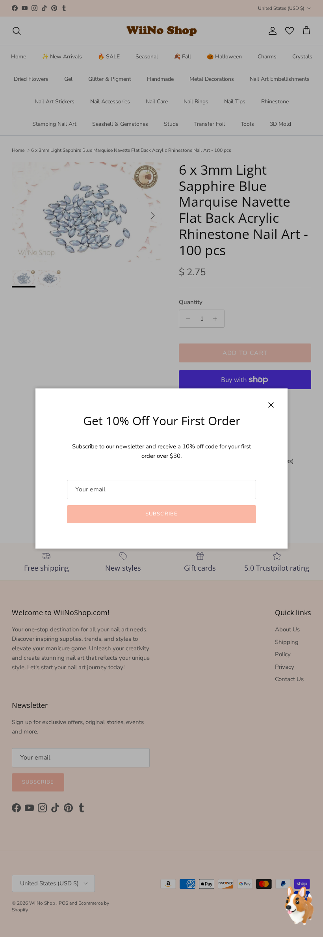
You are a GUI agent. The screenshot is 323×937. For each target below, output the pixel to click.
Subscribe (161, 513)
